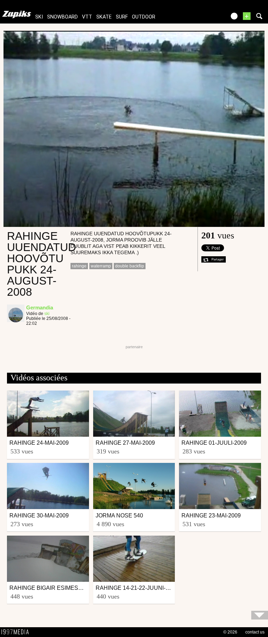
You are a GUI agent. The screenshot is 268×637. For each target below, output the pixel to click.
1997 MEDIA (17, 632)
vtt (87, 17)
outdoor (143, 17)
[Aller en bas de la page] (259, 615)
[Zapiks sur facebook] (206, 18)
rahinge (79, 266)
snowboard (62, 17)
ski (39, 17)
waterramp (101, 266)
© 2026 (230, 632)
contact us (255, 632)
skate (104, 17)
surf (122, 17)
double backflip (129, 266)
